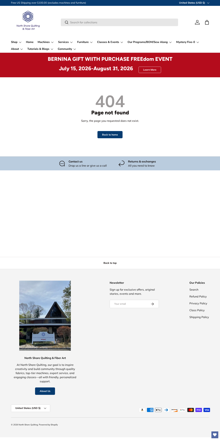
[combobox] (119, 22)
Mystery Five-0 (185, 42)
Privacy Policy (198, 303)
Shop (14, 42)
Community (65, 49)
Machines (44, 42)
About (15, 49)
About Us (45, 391)
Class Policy (197, 310)
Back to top (110, 262)
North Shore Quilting (28, 424)
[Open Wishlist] (214, 434)
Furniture (83, 42)
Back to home (110, 134)
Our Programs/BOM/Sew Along (148, 42)
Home (30, 42)
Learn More (149, 69)
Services (63, 42)
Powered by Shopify (48, 424)
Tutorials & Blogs (38, 49)
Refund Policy (198, 296)
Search (193, 289)
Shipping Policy (199, 317)
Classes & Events (108, 42)
